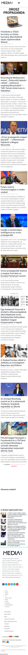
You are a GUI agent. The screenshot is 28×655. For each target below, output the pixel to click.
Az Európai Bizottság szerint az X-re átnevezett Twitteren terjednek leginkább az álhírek (13, 403)
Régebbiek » (14, 466)
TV (5, 596)
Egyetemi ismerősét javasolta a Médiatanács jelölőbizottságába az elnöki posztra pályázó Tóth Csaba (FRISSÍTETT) (16, 528)
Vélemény (7, 603)
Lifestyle (7, 606)
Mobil (6, 599)
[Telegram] (11, 584)
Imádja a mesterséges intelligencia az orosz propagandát (11, 232)
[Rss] (9, 584)
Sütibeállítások (3, 650)
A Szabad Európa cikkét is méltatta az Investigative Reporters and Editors (13, 363)
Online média (8, 598)
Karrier (6, 601)
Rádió (6, 594)
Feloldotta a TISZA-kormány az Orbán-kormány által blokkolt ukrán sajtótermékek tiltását (11, 36)
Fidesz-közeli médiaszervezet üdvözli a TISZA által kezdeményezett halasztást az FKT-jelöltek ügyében (16, 543)
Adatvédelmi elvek (13, 649)
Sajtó (6, 591)
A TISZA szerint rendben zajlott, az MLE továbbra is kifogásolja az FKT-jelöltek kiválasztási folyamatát (17, 515)
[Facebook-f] (3, 584)
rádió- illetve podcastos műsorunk (10, 577)
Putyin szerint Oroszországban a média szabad (13, 189)
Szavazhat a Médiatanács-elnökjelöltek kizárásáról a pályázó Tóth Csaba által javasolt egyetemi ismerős (17, 522)
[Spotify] (14, 584)
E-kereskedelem (9, 605)
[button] (18, 2)
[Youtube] (17, 584)
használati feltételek (20, 649)
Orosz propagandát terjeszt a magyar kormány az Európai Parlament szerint (14, 273)
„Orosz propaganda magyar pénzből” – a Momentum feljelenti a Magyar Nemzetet (14, 141)
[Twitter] (6, 584)
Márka (6, 592)
